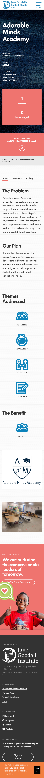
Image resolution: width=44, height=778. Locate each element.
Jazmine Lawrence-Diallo (22, 141)
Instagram (9, 720)
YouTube (9, 729)
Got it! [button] (37, 769)
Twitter (8, 724)
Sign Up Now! (18, 756)
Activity (29, 178)
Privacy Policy (8, 692)
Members (17, 178)
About (5, 178)
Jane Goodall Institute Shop (14, 688)
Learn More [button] (9, 774)
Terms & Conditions (10, 697)
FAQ (4, 701)
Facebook (9, 716)
